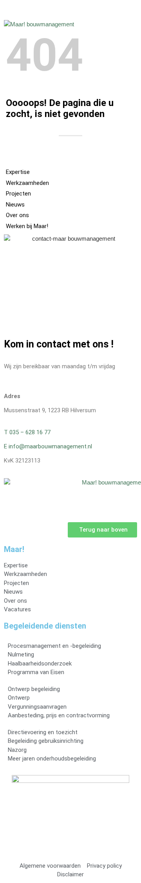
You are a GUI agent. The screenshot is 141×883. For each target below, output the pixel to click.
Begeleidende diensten (45, 626)
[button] (131, 22)
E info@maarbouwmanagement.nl (48, 446)
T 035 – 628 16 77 (27, 432)
